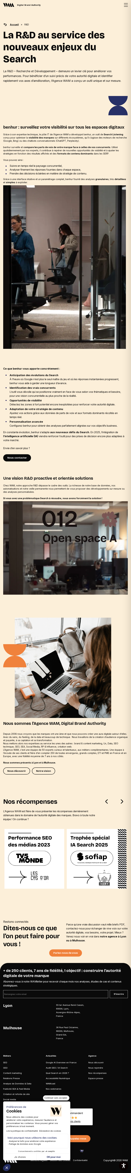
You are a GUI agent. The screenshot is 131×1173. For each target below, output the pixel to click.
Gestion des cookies (60, 1160)
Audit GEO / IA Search (57, 1067)
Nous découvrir (16, 771)
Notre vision (43, 771)
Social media (9, 1099)
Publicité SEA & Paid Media (16, 1088)
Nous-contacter (17, 457)
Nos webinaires (53, 1088)
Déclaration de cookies (50, 1131)
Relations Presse (11, 1078)
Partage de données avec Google (25, 1144)
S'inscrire (119, 994)
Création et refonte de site (16, 1094)
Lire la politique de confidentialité (22, 1131)
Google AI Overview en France (61, 1062)
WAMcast (50, 1083)
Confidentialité (80, 1160)
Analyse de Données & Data (17, 1083)
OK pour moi (54, 1157)
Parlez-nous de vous (65, 952)
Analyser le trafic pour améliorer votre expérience (32, 1141)
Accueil (14, 24)
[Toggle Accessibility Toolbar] (124, 1166)
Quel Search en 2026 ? (57, 1073)
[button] (7, 1167)
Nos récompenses (97, 1073)
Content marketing (12, 1073)
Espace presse (95, 1078)
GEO (5, 1067)
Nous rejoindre (95, 1067)
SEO (5, 1062)
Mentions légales (39, 1160)
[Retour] (5, 25)
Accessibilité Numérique (58, 1078)
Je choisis (20, 1157)
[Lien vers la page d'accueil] (10, 1160)
